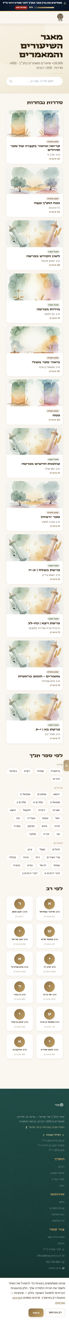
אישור (36, 1313)
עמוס (46, 818)
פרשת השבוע (57, 1172)
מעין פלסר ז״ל (57, 1149)
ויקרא (28, 771)
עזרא (44, 865)
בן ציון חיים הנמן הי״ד (54, 1140)
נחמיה (31, 865)
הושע (15, 810)
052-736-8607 (53, 1261)
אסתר (21, 857)
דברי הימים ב (32, 873)
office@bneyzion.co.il (49, 1255)
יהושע (57, 794)
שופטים (43, 794)
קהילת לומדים (57, 1207)
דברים (56, 779)
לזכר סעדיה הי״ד (52, 1248)
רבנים (61, 1166)
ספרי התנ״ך (58, 1178)
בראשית (55, 771)
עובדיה (32, 818)
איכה (46, 857)
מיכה (57, 826)
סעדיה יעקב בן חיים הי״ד (52, 1145)
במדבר (15, 771)
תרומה (61, 1243)
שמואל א (27, 794)
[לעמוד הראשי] (59, 1105)
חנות (62, 1185)
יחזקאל (29, 810)
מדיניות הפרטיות (46, 1303)
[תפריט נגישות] (66, 765)
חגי (58, 834)
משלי (43, 849)
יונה (20, 818)
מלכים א (39, 802)
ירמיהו (43, 810)
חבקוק (32, 826)
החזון (61, 1201)
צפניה (19, 826)
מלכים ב (22, 802)
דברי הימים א (53, 873)
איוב (31, 849)
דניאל (57, 865)
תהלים (56, 849)
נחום (45, 826)
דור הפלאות (58, 1220)
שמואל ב (55, 802)
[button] (34, 137)
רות (58, 857)
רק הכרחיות (55, 1313)
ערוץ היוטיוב (55, 1268)
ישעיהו (56, 810)
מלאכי (33, 834)
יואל (58, 818)
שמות (41, 771)
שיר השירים (16, 849)
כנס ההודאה (58, 1214)
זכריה (47, 834)
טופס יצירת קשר (56, 1236)
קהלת (34, 857)
